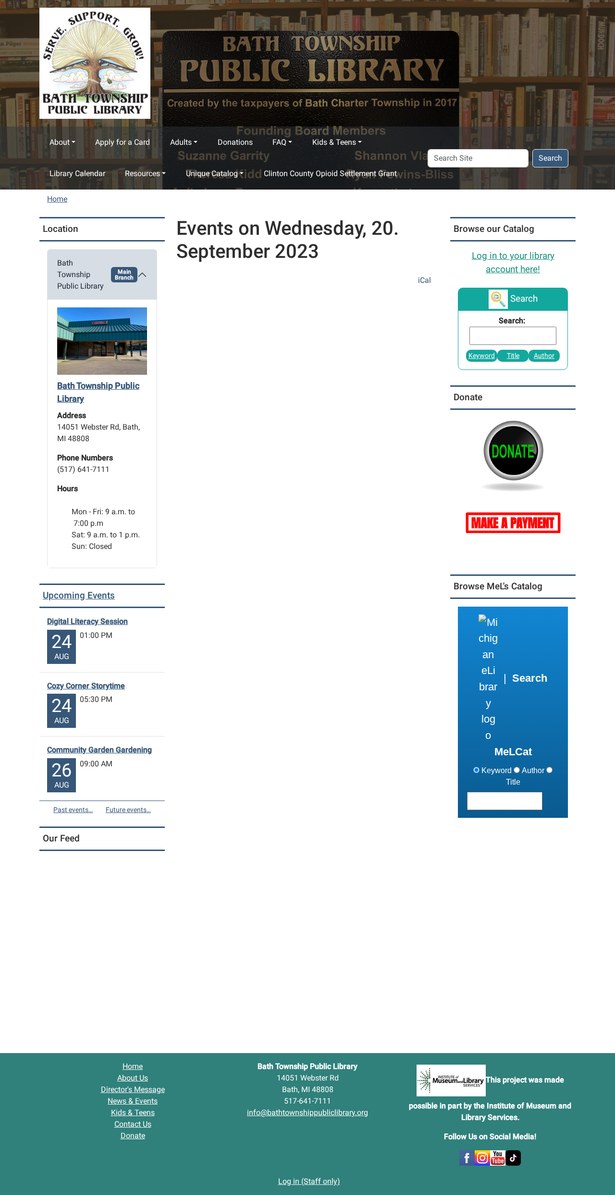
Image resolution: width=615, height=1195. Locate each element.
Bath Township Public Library (95, 274)
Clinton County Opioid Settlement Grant (330, 173)
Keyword (481, 356)
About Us (132, 1077)
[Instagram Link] (482, 1157)
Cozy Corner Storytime (86, 685)
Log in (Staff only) (309, 1181)
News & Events (133, 1101)
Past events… (73, 810)
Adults (181, 142)
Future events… (128, 810)
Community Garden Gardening (99, 749)
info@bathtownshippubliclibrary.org (307, 1112)
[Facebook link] (467, 1157)
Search (550, 158)
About (59, 142)
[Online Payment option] (513, 521)
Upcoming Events (79, 595)
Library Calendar (77, 173)
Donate (133, 1135)
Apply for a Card (122, 142)
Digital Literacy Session (87, 621)
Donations (235, 142)
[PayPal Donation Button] (513, 455)
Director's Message (133, 1089)
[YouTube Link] (497, 1157)
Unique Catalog (212, 173)
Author (544, 356)
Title (513, 356)
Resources (142, 173)
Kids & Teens (334, 142)
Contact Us (132, 1124)
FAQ (279, 142)
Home (57, 198)
